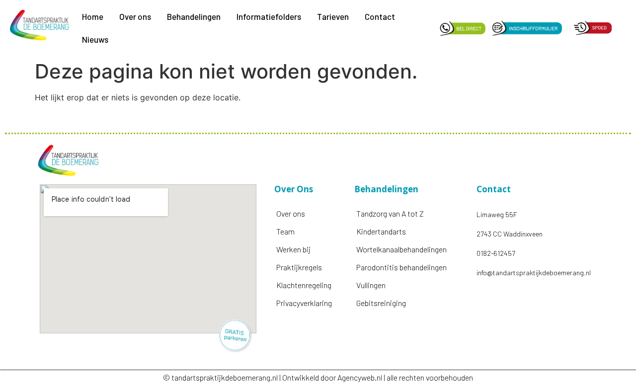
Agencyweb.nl (359, 377)
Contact (380, 16)
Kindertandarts (381, 231)
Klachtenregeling (303, 285)
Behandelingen (194, 16)
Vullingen (371, 285)
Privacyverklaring (304, 303)
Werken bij (293, 249)
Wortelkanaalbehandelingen (401, 249)
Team (285, 231)
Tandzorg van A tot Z (390, 213)
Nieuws (95, 39)
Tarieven (333, 16)
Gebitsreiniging (381, 303)
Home (92, 16)
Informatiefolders (269, 16)
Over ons (135, 16)
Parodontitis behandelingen (401, 267)
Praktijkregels (299, 267)
